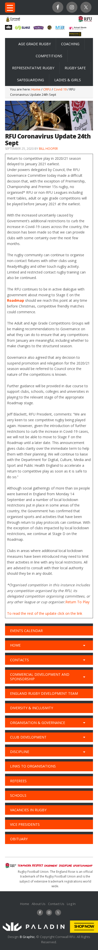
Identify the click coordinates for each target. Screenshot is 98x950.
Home (24, 904)
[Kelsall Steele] (78, 28)
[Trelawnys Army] (75, 35)
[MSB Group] (60, 29)
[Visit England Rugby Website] (85, 21)
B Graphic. (28, 936)
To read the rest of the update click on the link (44, 613)
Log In (71, 904)
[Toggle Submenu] (84, 645)
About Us (38, 904)
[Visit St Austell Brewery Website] (38, 29)
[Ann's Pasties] (49, 28)
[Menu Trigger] (10, 7)
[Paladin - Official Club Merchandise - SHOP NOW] (49, 931)
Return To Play (77, 602)
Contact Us (56, 904)
